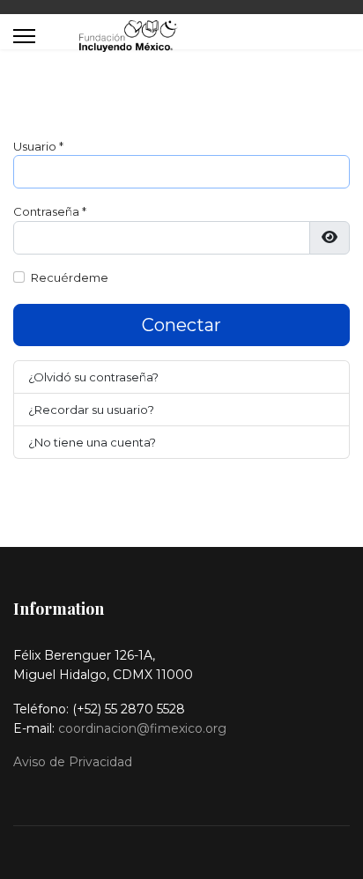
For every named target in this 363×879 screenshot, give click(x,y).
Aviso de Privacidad (72, 762)
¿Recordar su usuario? (91, 410)
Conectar (181, 325)
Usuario (38, 146)
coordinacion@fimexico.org (142, 728)
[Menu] (24, 36)
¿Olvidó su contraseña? (93, 377)
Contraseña (49, 211)
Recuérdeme (69, 277)
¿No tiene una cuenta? (92, 442)
